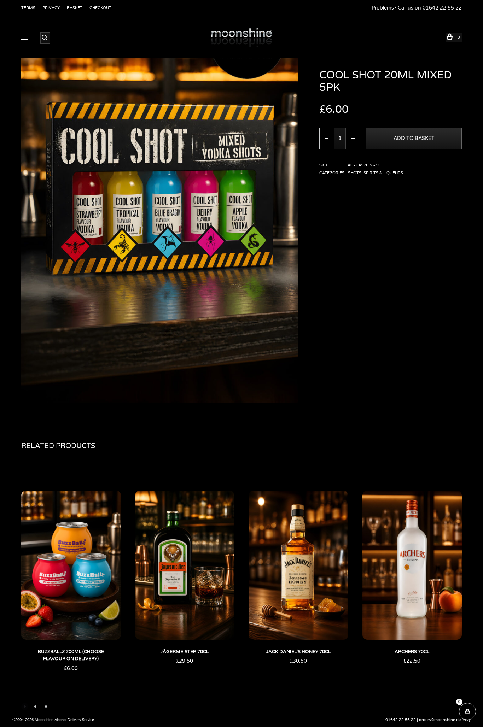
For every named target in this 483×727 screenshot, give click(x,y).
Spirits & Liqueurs (383, 173)
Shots (354, 173)
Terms (28, 8)
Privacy (51, 8)
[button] (24, 706)
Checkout (100, 8)
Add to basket (414, 138)
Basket (74, 8)
